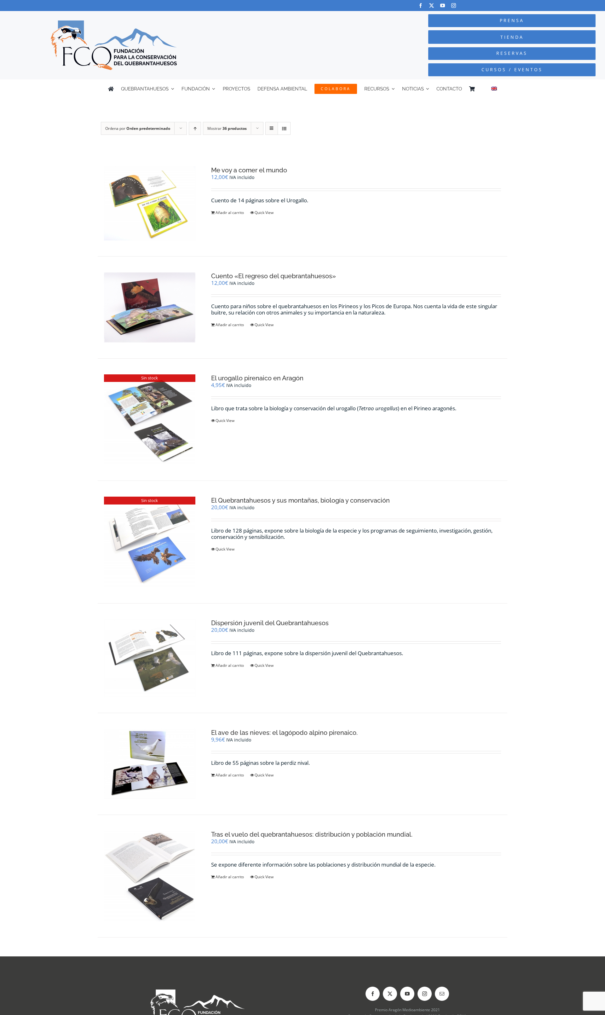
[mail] (442, 994)
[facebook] (420, 5)
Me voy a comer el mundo (249, 170)
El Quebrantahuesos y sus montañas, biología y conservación (300, 500)
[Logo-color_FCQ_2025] (114, 23)
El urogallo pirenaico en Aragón (257, 378)
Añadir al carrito (230, 212)
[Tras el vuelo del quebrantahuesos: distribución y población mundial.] (149, 876)
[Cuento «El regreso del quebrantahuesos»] (149, 307)
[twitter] (431, 5)
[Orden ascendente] (195, 128)
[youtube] (442, 5)
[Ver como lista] (284, 128)
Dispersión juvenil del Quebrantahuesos (270, 623)
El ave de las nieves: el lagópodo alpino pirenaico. (284, 732)
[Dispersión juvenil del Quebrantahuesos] (149, 658)
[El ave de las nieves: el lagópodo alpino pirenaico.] (149, 764)
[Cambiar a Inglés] (494, 88)
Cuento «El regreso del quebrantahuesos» (273, 276)
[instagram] (453, 5)
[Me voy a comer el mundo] (149, 203)
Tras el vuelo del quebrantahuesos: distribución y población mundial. (311, 834)
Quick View (264, 212)
